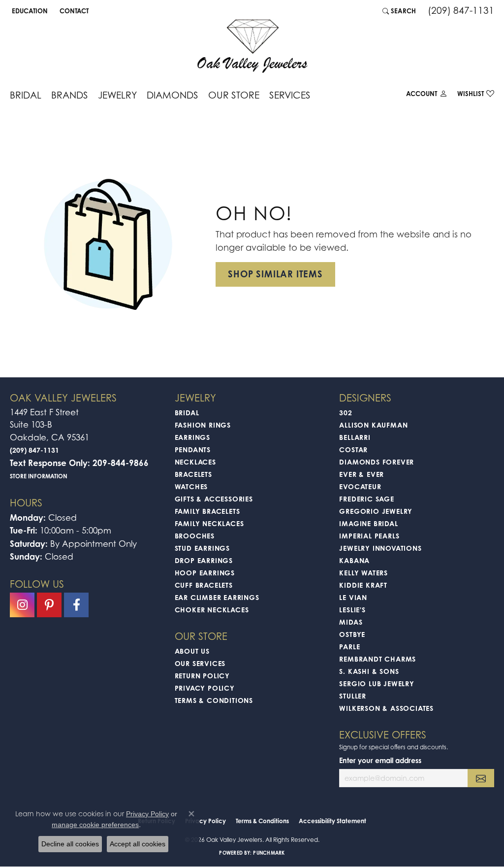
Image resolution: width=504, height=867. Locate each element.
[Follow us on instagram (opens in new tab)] (22, 605)
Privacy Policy (205, 688)
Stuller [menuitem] (352, 696)
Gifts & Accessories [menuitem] (214, 499)
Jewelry (117, 94)
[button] (29, 10)
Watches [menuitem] (191, 486)
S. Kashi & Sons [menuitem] (369, 671)
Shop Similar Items (275, 273)
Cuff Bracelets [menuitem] (204, 585)
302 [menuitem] (345, 412)
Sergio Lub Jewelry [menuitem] (376, 683)
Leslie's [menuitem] (352, 609)
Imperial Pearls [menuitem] (369, 536)
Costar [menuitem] (353, 449)
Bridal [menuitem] (187, 412)
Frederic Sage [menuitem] (366, 499)
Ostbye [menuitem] (352, 634)
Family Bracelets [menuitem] (207, 511)
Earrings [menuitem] (192, 437)
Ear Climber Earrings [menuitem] (217, 597)
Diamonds (172, 94)
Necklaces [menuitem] (195, 462)
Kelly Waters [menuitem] (363, 572)
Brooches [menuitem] (195, 536)
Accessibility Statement (332, 821)
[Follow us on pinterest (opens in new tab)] (49, 605)
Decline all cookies (70, 844)
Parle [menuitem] (349, 646)
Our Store (233, 94)
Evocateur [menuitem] (360, 486)
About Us (192, 651)
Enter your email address (380, 760)
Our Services (200, 663)
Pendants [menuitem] (193, 449)
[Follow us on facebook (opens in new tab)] (76, 605)
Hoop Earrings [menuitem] (205, 572)
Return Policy (202, 675)
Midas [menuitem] (350, 622)
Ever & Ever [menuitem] (361, 474)
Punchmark (268, 853)
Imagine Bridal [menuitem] (368, 523)
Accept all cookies (137, 844)
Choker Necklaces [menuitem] (212, 609)
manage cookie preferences (95, 825)
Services (290, 94)
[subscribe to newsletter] (481, 778)
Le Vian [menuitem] (353, 597)
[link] (73, 10)
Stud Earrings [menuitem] (202, 548)
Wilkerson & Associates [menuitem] (386, 708)
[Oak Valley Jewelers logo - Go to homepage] (252, 46)
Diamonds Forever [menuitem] (376, 462)
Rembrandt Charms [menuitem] (377, 659)
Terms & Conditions (214, 700)
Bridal (25, 94)
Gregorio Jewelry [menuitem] (375, 511)
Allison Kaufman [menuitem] (373, 425)
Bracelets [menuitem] (193, 474)
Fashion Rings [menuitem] (203, 425)
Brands (69, 94)
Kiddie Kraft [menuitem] (363, 585)
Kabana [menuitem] (354, 560)
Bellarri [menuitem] (354, 437)
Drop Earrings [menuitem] (204, 560)
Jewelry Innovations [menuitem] (380, 548)
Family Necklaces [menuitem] (209, 523)
